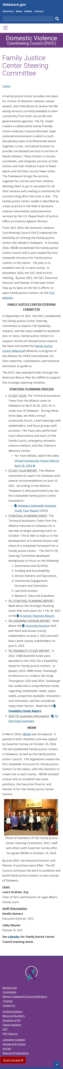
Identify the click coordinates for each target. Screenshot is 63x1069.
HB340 (26, 734)
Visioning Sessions (38, 625)
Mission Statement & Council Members (25, 996)
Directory (8, 11)
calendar (14, 936)
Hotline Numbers (12, 1011)
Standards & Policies (14, 1044)
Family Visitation (12, 1025)
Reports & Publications (16, 1053)
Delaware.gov (14, 4)
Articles (7, 1048)
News (19, 11)
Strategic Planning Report (37, 616)
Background (10, 987)
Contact (39, 11)
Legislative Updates (14, 1039)
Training (8, 1001)
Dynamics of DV (12, 1020)
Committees (9, 992)
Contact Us (9, 1005)
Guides (28, 11)
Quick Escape (14, 1060)
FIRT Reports (10, 1033)
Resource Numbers (14, 1016)
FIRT (5, 1029)
